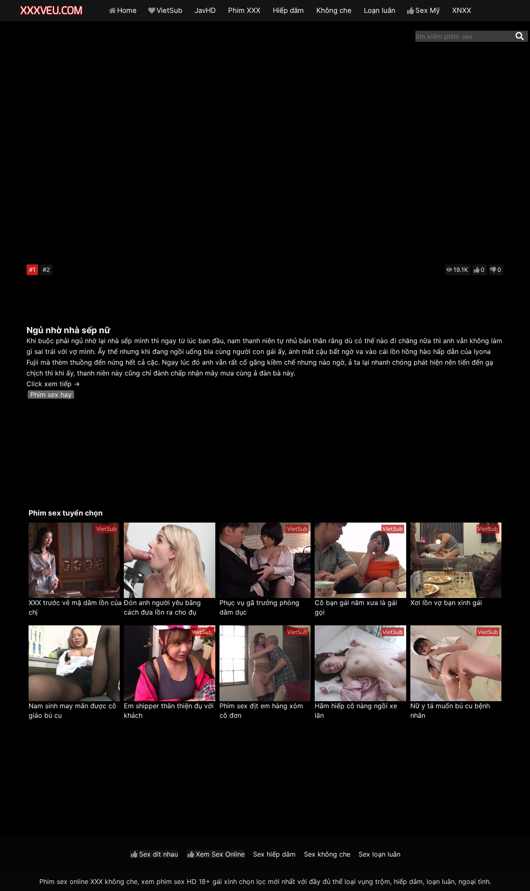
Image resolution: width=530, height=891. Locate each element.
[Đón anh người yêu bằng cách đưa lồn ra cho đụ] (169, 560)
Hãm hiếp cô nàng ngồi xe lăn (356, 710)
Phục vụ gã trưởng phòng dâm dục (259, 607)
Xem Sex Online (220, 854)
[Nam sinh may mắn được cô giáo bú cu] (74, 663)
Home (127, 10)
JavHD (205, 10)
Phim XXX (244, 10)
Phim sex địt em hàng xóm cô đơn (261, 710)
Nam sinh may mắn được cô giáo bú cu (72, 710)
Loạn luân (379, 10)
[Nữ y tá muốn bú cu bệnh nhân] (456, 663)
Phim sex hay (51, 394)
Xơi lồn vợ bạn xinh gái (446, 602)
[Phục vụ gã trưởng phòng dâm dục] (265, 560)
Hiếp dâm (288, 10)
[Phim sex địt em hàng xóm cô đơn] (265, 663)
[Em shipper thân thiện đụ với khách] (169, 663)
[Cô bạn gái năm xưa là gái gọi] (360, 560)
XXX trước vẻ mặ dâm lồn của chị (75, 607)
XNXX (461, 10)
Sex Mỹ (427, 10)
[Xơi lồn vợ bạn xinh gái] (456, 560)
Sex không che (327, 854)
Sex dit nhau (158, 854)
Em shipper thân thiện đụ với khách (169, 710)
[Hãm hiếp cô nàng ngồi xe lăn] (360, 663)
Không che (334, 10)
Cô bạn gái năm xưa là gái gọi (356, 607)
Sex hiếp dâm (274, 854)
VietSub (169, 10)
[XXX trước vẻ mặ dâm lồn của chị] (74, 560)
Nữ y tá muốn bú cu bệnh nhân (450, 710)
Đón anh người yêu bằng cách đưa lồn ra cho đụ (162, 607)
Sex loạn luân (379, 854)
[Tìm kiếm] (520, 36)
